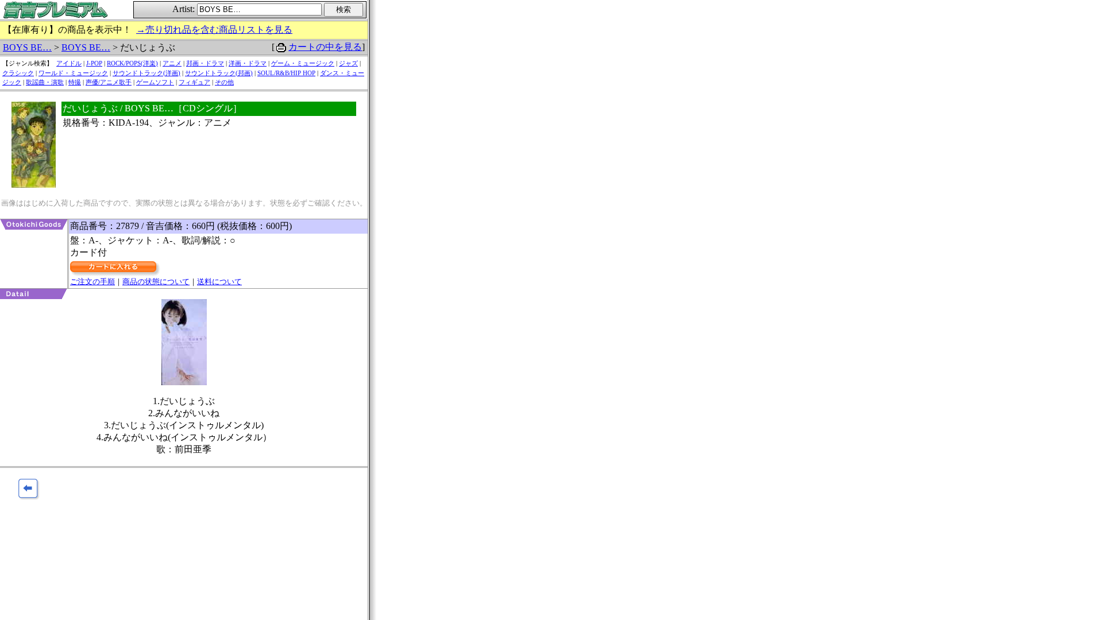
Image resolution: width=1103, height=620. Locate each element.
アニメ (172, 63)
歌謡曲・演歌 (45, 82)
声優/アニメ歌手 (109, 82)
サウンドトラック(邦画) (219, 72)
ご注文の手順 (92, 281)
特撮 (74, 82)
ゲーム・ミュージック (302, 63)
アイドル (69, 63)
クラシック (18, 72)
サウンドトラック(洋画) (146, 72)
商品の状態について (156, 281)
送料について (219, 281)
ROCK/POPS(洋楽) (132, 63)
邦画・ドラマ (205, 63)
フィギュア (194, 82)
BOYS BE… (27, 47)
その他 (224, 82)
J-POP (94, 63)
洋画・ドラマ (248, 63)
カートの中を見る (325, 47)
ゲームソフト (155, 82)
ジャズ (348, 63)
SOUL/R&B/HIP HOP (286, 72)
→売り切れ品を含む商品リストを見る (214, 29)
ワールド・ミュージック (73, 72)
